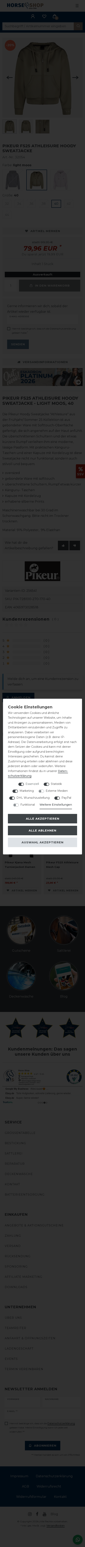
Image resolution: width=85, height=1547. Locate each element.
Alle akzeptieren (42, 818)
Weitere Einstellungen (56, 804)
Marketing (27, 791)
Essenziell (32, 784)
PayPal (66, 797)
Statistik (56, 784)
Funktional (27, 804)
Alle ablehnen (42, 830)
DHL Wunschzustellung (33, 797)
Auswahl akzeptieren (42, 842)
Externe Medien (57, 791)
